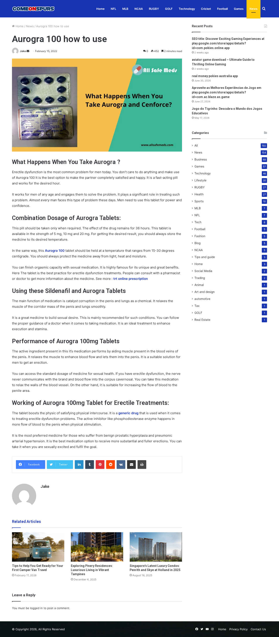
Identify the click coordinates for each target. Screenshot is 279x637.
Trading (199, 278)
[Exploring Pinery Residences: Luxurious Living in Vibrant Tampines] (97, 547)
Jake (23, 51)
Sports (199, 201)
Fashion (199, 236)
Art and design (204, 292)
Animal (199, 285)
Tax (196, 306)
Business (200, 159)
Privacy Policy (238, 629)
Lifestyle (200, 180)
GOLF (169, 8)
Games (238, 8)
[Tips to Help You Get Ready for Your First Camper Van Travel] (38, 547)
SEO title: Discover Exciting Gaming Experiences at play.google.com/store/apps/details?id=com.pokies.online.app (228, 43)
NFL (113, 8)
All (196, 145)
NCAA (138, 8)
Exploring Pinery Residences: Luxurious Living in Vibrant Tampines (92, 570)
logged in (36, 608)
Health (199, 194)
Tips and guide (204, 257)
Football (222, 8)
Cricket (206, 8)
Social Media (203, 271)
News (253, 8)
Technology (187, 8)
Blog (197, 243)
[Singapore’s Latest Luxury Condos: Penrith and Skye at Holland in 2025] (156, 547)
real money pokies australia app (215, 76)
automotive (202, 299)
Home (100, 8)
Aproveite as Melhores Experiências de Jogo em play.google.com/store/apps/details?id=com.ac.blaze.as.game (226, 92)
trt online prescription (130, 279)
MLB (125, 8)
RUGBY (154, 8)
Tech (197, 222)
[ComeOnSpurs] (34, 8)
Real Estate (202, 319)
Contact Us (258, 629)
